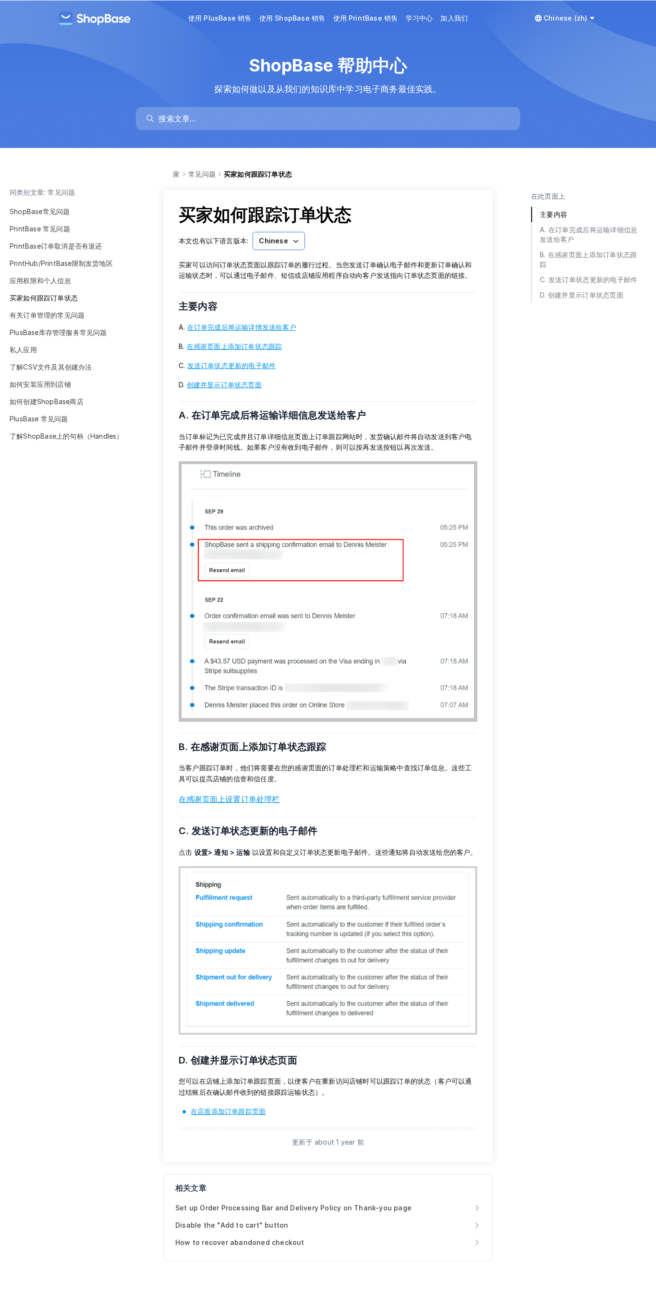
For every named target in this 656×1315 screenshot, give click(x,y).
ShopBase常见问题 (40, 211)
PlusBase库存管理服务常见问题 (58, 332)
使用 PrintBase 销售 (365, 18)
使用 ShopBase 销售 (292, 18)
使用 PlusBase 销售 (220, 18)
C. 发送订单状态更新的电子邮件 (254, 831)
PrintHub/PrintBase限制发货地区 (61, 263)
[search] (332, 118)
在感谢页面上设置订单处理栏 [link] (229, 799)
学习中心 (419, 18)
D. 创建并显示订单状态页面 (244, 1060)
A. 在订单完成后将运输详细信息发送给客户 (278, 415)
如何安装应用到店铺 (40, 384)
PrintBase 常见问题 (40, 229)
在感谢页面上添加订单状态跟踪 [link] (234, 346)
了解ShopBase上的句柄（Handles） (66, 436)
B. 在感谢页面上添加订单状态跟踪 (259, 747)
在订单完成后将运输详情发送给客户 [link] (241, 327)
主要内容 (204, 306)
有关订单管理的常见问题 (47, 315)
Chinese (273, 241)
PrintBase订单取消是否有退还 (56, 246)
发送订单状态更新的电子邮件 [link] (231, 365)
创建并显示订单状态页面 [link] (224, 385)
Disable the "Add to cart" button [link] (231, 1225)
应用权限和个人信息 (40, 280)
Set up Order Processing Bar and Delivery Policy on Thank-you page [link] (293, 1208)
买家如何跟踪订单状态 (44, 298)
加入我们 (454, 18)
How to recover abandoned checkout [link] (239, 1242)
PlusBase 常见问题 (39, 419)
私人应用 (23, 350)
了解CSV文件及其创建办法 (51, 367)
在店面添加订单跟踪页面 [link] (228, 1111)
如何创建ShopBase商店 (47, 401)
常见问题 (202, 174)
